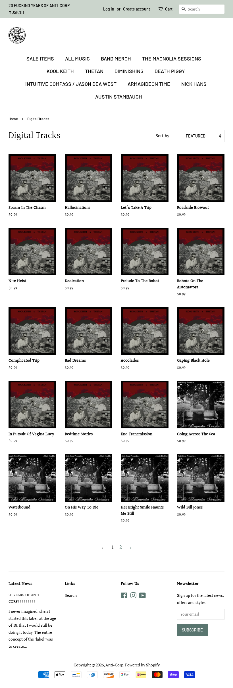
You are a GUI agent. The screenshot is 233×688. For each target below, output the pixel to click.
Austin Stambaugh (118, 96)
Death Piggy (170, 71)
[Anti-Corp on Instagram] (133, 596)
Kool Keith (60, 71)
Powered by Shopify (142, 665)
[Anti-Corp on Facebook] (124, 596)
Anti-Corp (114, 665)
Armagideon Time (149, 84)
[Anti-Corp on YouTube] (142, 596)
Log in (108, 9)
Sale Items (40, 58)
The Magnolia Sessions (171, 58)
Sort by (162, 135)
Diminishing (129, 71)
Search (71, 595)
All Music (77, 58)
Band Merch (116, 58)
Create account (136, 9)
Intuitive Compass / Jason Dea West (70, 84)
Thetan (94, 71)
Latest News (20, 583)
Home (13, 118)
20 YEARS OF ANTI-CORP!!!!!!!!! (25, 598)
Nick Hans (194, 84)
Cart (168, 9)
